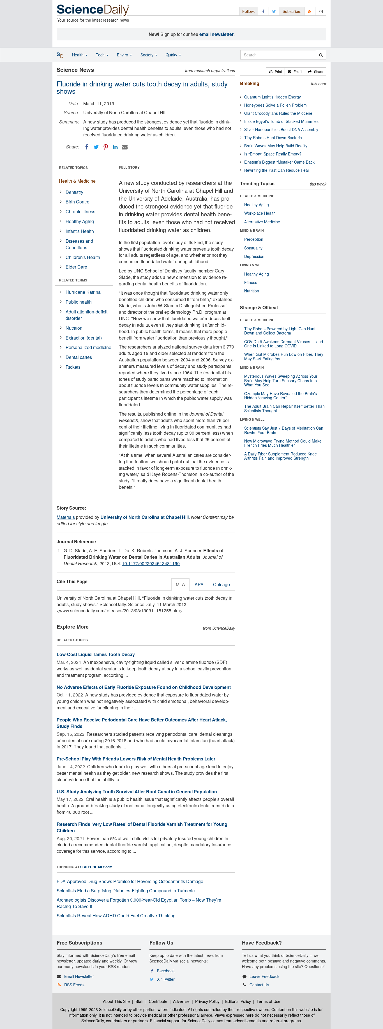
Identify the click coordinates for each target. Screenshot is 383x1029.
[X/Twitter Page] (274, 11)
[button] (275, 71)
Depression (254, 256)
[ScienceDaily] (93, 9)
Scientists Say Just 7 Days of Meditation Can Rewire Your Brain (283, 430)
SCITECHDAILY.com (96, 866)
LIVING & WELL (252, 264)
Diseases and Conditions (79, 244)
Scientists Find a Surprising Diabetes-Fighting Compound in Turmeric (126, 890)
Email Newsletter (79, 976)
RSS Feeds (74, 984)
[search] (320, 54)
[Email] (124, 147)
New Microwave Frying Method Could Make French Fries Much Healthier (283, 443)
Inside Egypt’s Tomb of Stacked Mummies (281, 121)
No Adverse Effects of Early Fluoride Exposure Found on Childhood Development (144, 687)
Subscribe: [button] (292, 11)
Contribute (158, 1001)
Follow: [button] (248, 11)
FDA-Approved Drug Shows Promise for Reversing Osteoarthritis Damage (130, 881)
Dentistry (74, 192)
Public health (79, 302)
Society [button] (147, 55)
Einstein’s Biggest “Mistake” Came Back (279, 162)
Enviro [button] (123, 55)
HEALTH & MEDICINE (257, 195)
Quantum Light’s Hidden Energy (272, 97)
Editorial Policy (238, 1001)
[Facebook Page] (263, 11)
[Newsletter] (320, 11)
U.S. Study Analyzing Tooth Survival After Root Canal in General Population (137, 791)
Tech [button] (101, 55)
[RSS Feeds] (309, 11)
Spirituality (253, 248)
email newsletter (216, 34)
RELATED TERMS (73, 280)
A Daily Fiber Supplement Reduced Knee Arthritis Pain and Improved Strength (280, 456)
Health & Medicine (77, 181)
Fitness (250, 282)
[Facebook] (86, 147)
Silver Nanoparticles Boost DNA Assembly (281, 129)
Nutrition (74, 328)
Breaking (249, 83)
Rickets (73, 367)
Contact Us (259, 984)
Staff (139, 1001)
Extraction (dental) (84, 337)
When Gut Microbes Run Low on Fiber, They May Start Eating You (283, 356)
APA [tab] (199, 584)
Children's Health (83, 257)
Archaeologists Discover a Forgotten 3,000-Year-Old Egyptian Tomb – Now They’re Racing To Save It (139, 903)
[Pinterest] (105, 147)
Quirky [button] (172, 55)
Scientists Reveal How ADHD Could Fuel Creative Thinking (116, 915)
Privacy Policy (207, 1001)
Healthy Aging (80, 221)
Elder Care (76, 266)
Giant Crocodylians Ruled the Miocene (278, 113)
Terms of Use (268, 1001)
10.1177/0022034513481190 (151, 563)
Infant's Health (80, 231)
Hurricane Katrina (83, 292)
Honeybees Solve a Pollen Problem (275, 105)
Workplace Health (260, 213)
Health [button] (78, 55)
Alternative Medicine (262, 221)
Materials (66, 517)
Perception (253, 239)
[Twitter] (96, 147)
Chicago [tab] (221, 584)
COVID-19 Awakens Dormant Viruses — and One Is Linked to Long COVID (283, 344)
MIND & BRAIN (252, 230)
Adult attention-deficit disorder (86, 314)
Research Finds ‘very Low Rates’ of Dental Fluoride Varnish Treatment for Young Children (142, 827)
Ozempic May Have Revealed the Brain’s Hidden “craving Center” (280, 395)
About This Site (116, 1001)
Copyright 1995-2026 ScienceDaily (91, 1009)
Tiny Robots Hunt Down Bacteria (273, 137)
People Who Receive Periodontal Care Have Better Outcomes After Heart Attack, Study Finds (142, 722)
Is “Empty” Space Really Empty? (272, 154)
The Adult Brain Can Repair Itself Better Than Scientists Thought (284, 408)
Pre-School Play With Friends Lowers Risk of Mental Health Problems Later (136, 758)
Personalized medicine (88, 347)
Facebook (166, 970)
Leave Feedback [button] (264, 976)
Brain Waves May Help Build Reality (275, 145)
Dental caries (79, 357)
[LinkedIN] (115, 147)
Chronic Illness (80, 211)
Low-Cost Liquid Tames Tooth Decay (96, 654)
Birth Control (78, 201)
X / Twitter (166, 979)
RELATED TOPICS (73, 167)
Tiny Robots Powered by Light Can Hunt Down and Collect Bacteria (279, 331)
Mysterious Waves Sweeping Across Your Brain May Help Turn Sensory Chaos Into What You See (280, 380)
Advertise (181, 1001)
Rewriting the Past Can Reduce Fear (276, 170)
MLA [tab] (180, 584)
